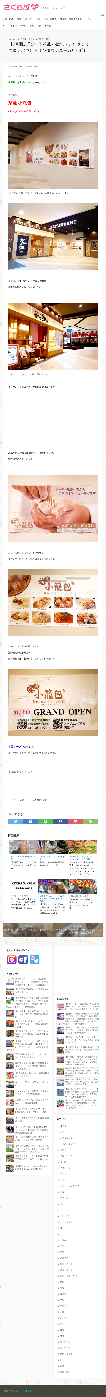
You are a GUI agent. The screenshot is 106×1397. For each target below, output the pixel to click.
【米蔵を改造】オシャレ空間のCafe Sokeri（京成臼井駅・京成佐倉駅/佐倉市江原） (31, 1034)
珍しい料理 (65, 1347)
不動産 (23, 25)
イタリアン (65, 1168)
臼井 (42, 901)
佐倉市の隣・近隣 (68, 1276)
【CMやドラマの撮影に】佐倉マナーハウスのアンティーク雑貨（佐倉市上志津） (81, 904)
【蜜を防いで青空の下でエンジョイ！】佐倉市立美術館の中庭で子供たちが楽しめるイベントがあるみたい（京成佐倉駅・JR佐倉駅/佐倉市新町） (82, 1093)
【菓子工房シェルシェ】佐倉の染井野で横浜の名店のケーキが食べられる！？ (31, 1159)
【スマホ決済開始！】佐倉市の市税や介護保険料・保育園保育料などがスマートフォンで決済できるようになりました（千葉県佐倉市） (82, 1104)
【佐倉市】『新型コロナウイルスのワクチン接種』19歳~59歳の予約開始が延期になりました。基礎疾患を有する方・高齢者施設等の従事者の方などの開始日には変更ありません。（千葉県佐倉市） (78, 1018)
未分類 (63, 1317)
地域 (19, 18)
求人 (32, 25)
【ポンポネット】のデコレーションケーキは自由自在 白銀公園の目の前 (31, 1014)
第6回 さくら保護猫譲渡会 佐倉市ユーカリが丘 (53, 864)
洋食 (62, 1329)
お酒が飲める (66, 1138)
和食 (62, 1287)
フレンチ (64, 1216)
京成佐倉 (43, 898)
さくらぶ (15, 1391)
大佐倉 (51, 898)
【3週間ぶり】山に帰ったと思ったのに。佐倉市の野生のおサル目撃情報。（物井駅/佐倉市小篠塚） (52, 908)
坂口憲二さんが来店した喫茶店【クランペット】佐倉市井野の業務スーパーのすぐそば (31, 1066)
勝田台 (63, 1282)
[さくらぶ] (21, 7)
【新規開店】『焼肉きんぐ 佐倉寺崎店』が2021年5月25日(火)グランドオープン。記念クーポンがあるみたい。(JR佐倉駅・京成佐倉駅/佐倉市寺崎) (82, 1061)
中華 (62, 1246)
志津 (57, 898)
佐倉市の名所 (75, 18)
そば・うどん (66, 1156)
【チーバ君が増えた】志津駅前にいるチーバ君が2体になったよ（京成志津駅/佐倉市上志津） (32, 1130)
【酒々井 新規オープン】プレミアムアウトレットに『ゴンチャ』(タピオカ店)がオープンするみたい (32, 1149)
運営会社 (29, 1391)
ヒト (5, 25)
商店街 (63, 18)
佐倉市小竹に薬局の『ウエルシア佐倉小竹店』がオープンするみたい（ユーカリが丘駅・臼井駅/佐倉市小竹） (82, 1082)
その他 (47, 25)
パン (62, 1204)
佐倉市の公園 (66, 1264)
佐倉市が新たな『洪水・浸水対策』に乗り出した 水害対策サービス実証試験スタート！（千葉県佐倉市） (31, 982)
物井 (62, 898)
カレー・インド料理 (77, 856)
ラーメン (64, 1234)
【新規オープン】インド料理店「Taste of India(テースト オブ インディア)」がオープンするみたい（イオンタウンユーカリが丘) (82, 868)
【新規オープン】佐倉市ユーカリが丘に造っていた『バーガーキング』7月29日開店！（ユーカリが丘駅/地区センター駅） (82, 1006)
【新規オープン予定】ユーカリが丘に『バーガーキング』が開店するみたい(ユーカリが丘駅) (82, 1039)
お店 (38, 18)
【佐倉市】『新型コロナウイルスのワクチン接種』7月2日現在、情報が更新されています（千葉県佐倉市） (82, 1030)
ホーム (12, 39)
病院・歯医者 (50, 18)
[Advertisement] (78, 969)
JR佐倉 (43, 896)
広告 (39, 25)
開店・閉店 (8, 18)
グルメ (28, 18)
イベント (90, 18)
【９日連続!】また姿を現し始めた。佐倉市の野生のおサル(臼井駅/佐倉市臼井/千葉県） (82, 1049)
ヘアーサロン (66, 1222)
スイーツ (64, 1198)
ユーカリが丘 (30, 39)
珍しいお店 (84, 896)
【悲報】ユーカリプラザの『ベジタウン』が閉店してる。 (23, 865)
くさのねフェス (67, 1144)
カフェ (63, 1180)
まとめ (13, 25)
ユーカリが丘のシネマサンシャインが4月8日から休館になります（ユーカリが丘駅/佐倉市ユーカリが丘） (23, 903)
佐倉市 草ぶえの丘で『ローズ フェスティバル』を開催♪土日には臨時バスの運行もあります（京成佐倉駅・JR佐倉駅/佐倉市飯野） (82, 1072)
